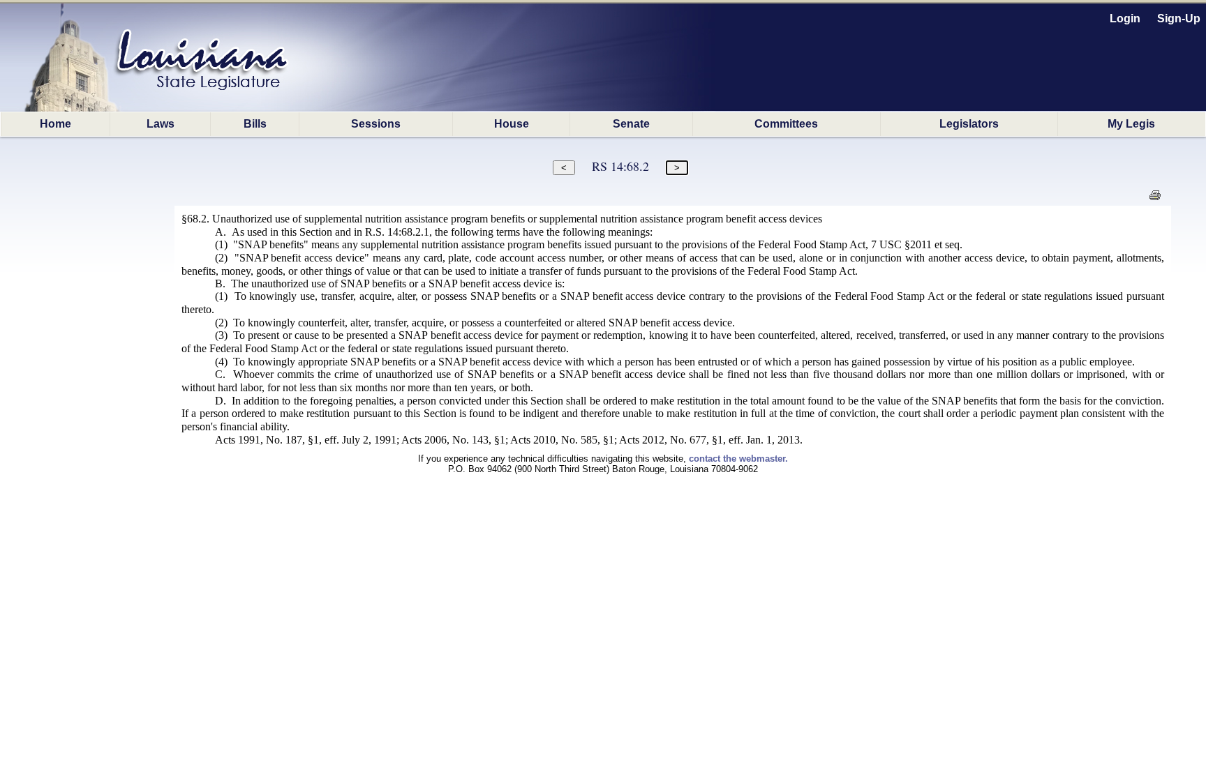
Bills (255, 124)
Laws (160, 124)
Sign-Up (1178, 18)
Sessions (376, 124)
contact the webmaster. (738, 458)
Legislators (969, 124)
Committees (786, 124)
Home (55, 124)
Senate (631, 124)
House (511, 124)
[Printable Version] (1155, 199)
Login (1125, 18)
